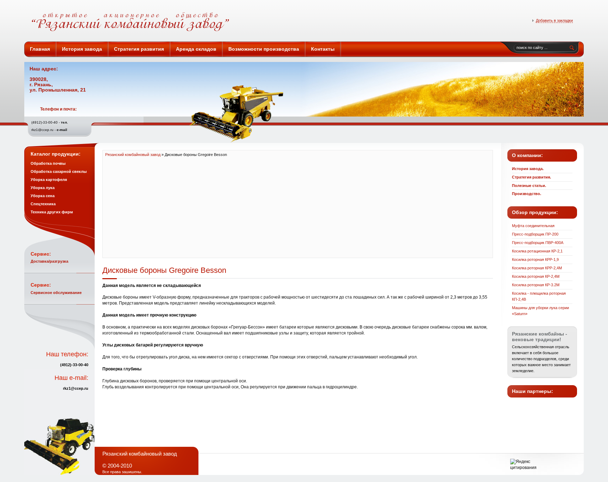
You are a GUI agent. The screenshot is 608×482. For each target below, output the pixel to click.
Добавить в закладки (554, 20)
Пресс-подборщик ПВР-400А (537, 242)
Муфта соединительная (533, 226)
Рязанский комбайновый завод (179, 22)
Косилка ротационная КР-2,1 (537, 251)
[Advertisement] (297, 207)
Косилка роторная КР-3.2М (535, 285)
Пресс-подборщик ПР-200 (535, 234)
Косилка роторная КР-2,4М (535, 276)
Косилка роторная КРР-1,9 (535, 259)
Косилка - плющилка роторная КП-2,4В (539, 296)
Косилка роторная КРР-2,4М (537, 268)
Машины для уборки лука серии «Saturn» (540, 311)
